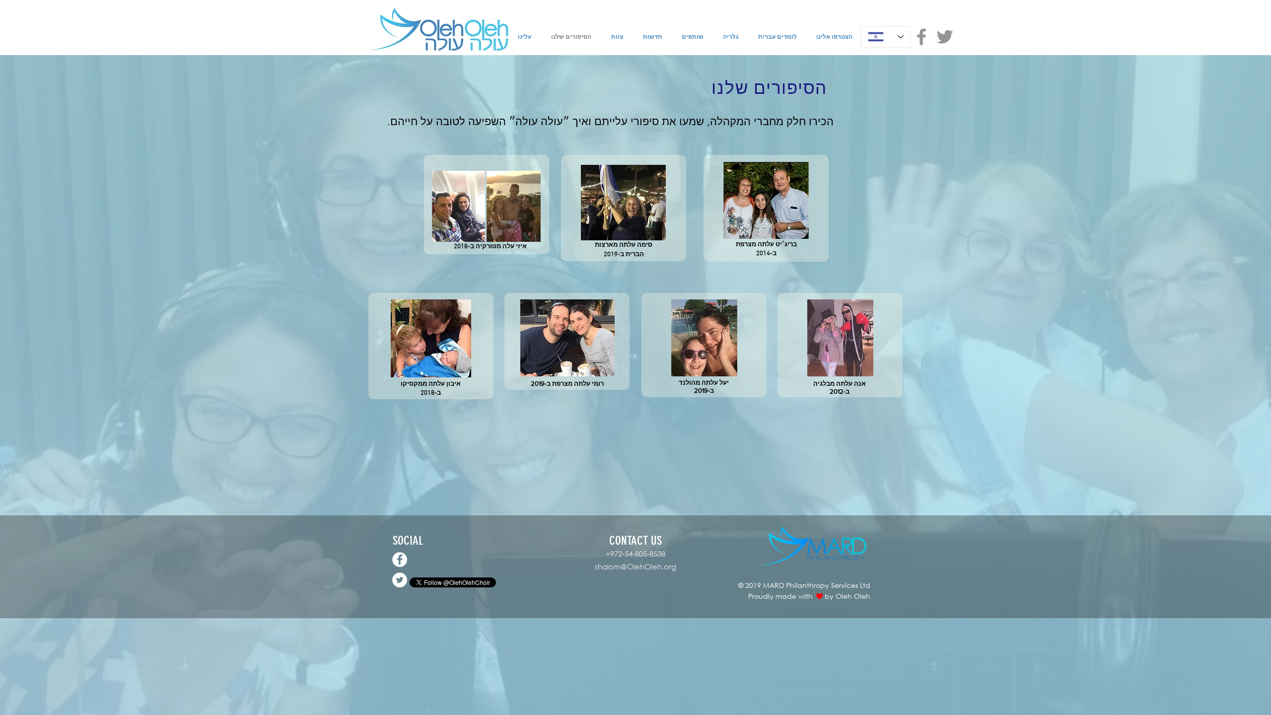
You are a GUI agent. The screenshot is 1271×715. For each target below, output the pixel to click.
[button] (458, 206)
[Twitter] (945, 37)
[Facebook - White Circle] (399, 559)
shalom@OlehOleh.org (635, 567)
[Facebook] (921, 37)
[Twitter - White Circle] (399, 579)
